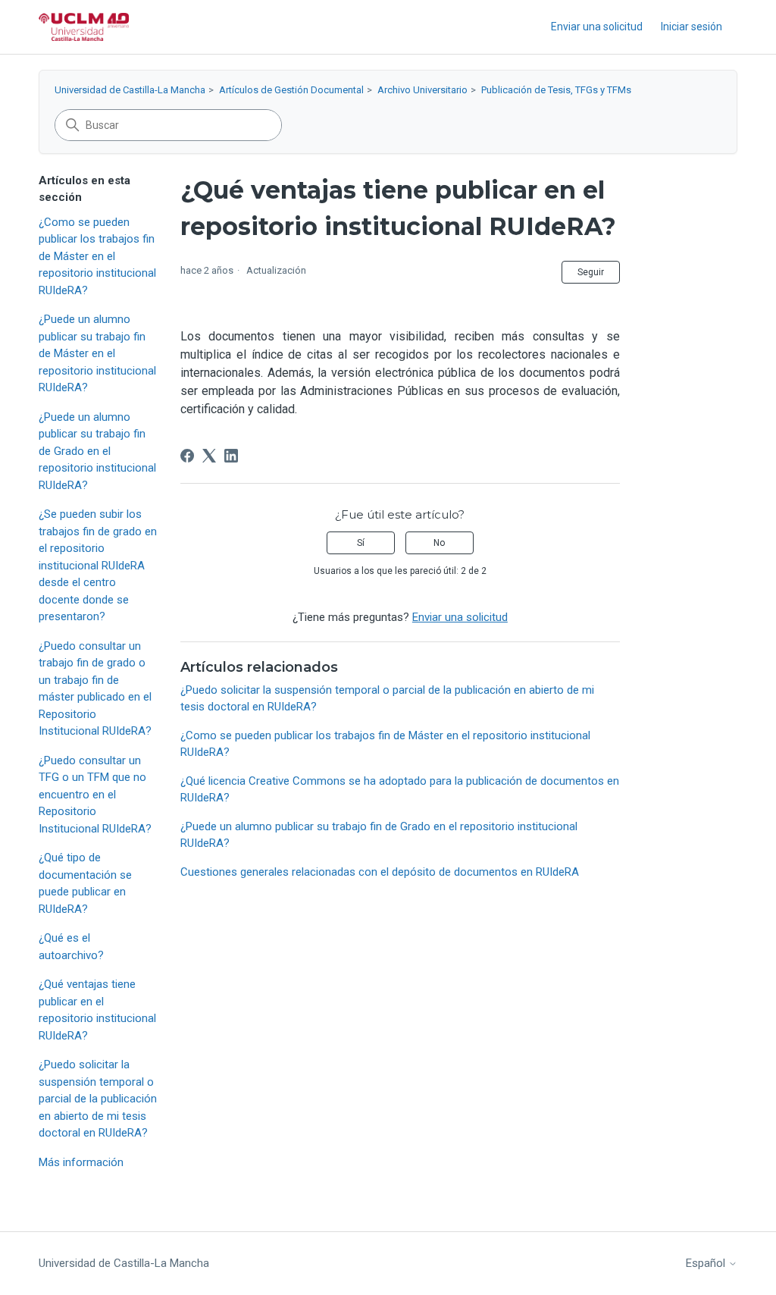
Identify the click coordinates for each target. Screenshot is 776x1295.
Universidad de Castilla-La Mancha (130, 90)
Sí (361, 543)
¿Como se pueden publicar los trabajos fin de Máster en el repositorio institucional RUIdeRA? (97, 256)
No (439, 543)
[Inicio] (84, 27)
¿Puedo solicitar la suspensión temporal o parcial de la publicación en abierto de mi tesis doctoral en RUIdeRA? (98, 1099)
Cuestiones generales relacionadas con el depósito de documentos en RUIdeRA (379, 872)
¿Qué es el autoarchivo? (71, 946)
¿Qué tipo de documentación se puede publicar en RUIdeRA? (85, 883)
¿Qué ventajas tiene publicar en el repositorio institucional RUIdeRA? (97, 1010)
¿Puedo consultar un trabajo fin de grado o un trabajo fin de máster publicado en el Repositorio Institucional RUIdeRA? (95, 688)
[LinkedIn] (231, 455)
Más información (81, 1162)
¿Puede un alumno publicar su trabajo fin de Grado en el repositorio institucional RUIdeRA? (97, 451)
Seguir (590, 272)
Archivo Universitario (422, 90)
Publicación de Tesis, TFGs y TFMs (556, 90)
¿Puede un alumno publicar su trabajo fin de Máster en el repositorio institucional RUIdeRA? (97, 353)
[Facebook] (187, 455)
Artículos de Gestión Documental (291, 90)
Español (707, 1263)
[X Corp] (209, 455)
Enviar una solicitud (597, 26)
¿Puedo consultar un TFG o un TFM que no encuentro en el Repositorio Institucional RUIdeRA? (95, 795)
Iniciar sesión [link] (691, 26)
